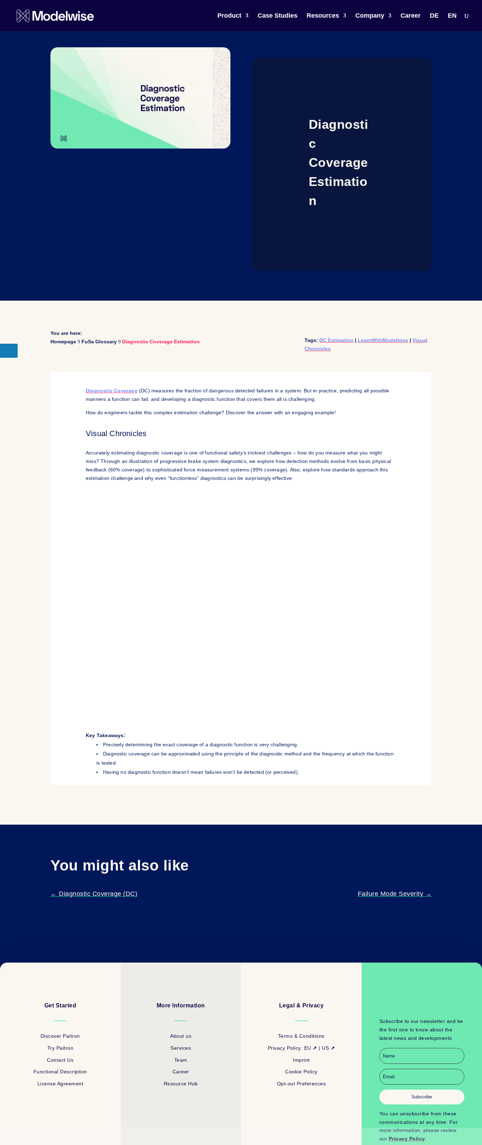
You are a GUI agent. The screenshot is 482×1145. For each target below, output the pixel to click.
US (328, 1048)
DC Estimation (336, 340)
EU (310, 1048)
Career (410, 16)
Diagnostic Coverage (112, 390)
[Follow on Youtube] (428, 1003)
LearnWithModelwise (383, 340)
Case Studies (277, 16)
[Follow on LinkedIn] (414, 1003)
